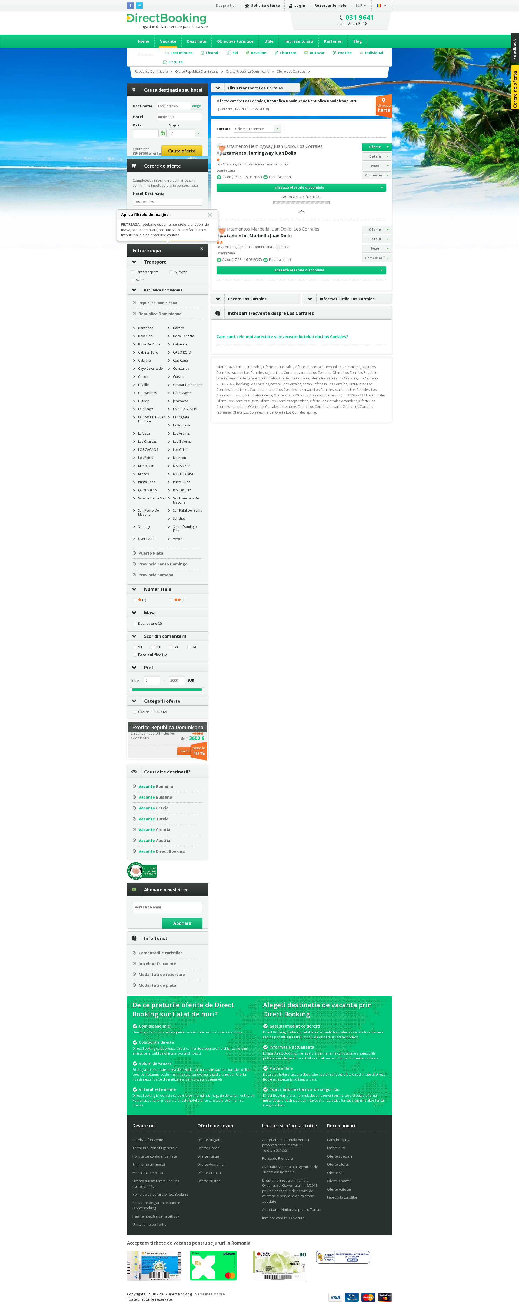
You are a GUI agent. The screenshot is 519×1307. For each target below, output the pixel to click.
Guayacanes (147, 393)
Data (137, 125)
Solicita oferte (265, 5)
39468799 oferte (147, 153)
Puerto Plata (151, 553)
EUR (359, 5)
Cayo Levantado (150, 368)
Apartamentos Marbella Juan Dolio (254, 236)
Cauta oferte (182, 151)
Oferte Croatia (209, 1172)
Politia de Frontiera (277, 1158)
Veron (177, 539)
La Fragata (181, 417)
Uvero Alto (146, 539)
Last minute (336, 1147)
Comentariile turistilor (160, 952)
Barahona (145, 328)
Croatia (154, 829)
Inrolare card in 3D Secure (283, 1217)
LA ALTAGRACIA (185, 409)
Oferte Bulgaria (209, 1139)
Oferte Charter (339, 1180)
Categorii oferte (162, 701)
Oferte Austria (209, 1180)
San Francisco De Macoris (186, 500)
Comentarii (375, 175)
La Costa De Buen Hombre (151, 419)
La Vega (144, 433)
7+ (176, 647)
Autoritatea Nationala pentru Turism (291, 1209)
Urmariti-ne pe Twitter (150, 1224)
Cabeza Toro (148, 352)
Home (143, 41)
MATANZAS (181, 466)
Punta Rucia (182, 482)
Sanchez (179, 518)
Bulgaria (155, 797)
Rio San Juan (182, 490)
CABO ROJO (182, 352)
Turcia (153, 818)
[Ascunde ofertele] (301, 213)
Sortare (224, 128)
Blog (357, 41)
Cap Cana (180, 360)
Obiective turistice (235, 41)
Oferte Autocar (339, 1189)
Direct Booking (166, 18)
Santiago (144, 527)
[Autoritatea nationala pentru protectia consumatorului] (343, 1262)
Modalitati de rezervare (162, 974)
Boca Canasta (183, 336)
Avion (140, 280)
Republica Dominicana (163, 290)
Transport (155, 262)
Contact (146, 54)
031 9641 (359, 17)
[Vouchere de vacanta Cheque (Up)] (154, 1279)
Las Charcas (147, 441)
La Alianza (146, 409)
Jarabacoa (181, 401)
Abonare (182, 923)
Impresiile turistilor (342, 1197)
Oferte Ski (335, 1172)
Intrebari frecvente (157, 963)
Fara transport (147, 272)
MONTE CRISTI (183, 474)
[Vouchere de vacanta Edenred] (280, 1279)
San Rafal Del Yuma (187, 510)
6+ (194, 647)
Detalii (375, 156)
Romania (156, 786)
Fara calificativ (152, 655)
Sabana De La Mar (152, 498)
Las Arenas (181, 433)
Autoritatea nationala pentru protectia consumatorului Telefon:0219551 (285, 1145)
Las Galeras (182, 441)
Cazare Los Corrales (247, 298)
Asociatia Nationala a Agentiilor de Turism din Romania (290, 1169)
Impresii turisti (298, 41)
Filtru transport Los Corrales (255, 88)
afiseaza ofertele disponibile (299, 187)
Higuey (143, 401)
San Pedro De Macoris (148, 512)
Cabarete (180, 344)
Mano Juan (146, 466)
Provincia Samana (156, 574)
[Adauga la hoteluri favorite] (222, 148)
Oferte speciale (339, 1156)
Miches (143, 474)
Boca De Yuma (149, 344)
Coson (143, 377)
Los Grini (180, 450)
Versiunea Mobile (210, 1294)
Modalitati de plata (157, 985)
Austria (154, 840)
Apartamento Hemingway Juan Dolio (256, 153)
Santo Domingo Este (185, 529)
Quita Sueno (147, 490)
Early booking (338, 1139)
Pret (149, 668)
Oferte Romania (210, 1164)
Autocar (181, 272)
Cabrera (144, 360)
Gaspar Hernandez (187, 385)
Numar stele (157, 589)
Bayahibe (145, 336)
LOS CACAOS (148, 450)
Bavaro (178, 328)
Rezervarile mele (331, 5)
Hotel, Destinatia (148, 193)
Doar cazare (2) (150, 623)
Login (299, 5)
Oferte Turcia (208, 1156)
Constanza (181, 368)
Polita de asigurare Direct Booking (160, 1194)
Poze (375, 166)
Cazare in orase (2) (152, 712)
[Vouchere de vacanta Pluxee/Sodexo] (213, 1279)
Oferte (375, 147)
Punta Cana (146, 482)
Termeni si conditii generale (155, 1147)
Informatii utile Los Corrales (347, 298)
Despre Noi (226, 5)
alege (196, 106)
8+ (158, 647)
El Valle (143, 385)
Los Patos (145, 458)
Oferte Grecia (208, 1147)
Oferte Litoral (338, 1164)
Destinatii (196, 41)
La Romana (181, 425)
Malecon (179, 458)
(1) (143, 600)
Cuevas (178, 377)
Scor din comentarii (165, 636)
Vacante (168, 41)
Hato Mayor (182, 393)
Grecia (153, 808)
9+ (140, 647)
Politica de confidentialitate (154, 1156)
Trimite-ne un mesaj (148, 1164)
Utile (269, 41)
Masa (150, 613)
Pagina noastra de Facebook (155, 1216)
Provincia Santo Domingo (163, 563)
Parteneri (333, 41)
